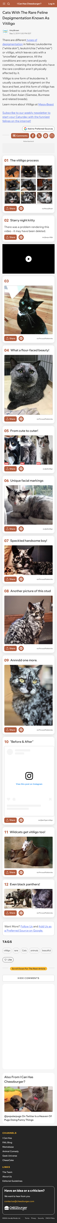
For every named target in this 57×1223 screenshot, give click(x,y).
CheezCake (8, 1160)
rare (16, 950)
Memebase (8, 1147)
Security (41, 1218)
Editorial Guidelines (12, 1181)
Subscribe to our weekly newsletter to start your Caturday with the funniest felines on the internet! (26, 117)
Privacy (33, 1218)
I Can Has (7, 1138)
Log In (51, 3)
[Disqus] (28, 1028)
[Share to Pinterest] (45, 135)
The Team (7, 1172)
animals (34, 950)
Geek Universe (9, 1155)
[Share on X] (39, 135)
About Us (7, 1176)
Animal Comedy (10, 1151)
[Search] (8, 4)
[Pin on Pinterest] (21, 208)
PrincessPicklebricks (46, 338)
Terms (27, 1218)
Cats (24, 950)
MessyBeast (46, 104)
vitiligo (7, 950)
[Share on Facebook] (32, 135)
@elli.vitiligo (49, 469)
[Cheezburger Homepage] (28, 1209)
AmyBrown (14, 30)
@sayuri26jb (48, 237)
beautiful (46, 950)
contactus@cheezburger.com (19, 1201)
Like (10, 959)
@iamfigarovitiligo (46, 820)
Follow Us (27, 926)
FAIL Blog (7, 1142)
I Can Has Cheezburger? (29, 3)
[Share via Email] (52, 135)
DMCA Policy (50, 1218)
